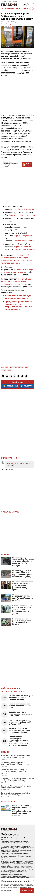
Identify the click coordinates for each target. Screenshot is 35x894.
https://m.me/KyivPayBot (24, 241)
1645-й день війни (7, 8)
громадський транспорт (16, 367)
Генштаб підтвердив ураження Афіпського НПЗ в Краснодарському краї (17, 763)
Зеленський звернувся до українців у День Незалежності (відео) (15, 794)
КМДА (4, 370)
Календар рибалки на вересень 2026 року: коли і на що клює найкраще (20, 730)
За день (21, 691)
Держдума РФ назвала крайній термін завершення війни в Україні (16, 787)
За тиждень (5, 691)
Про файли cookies (6, 890)
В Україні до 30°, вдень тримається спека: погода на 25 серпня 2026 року (17, 780)
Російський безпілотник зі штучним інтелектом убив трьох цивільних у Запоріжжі (14, 771)
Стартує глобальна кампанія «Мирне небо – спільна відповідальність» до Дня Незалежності (23, 809)
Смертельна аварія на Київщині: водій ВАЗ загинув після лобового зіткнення (22, 598)
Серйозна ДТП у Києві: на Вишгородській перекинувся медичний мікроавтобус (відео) (22, 574)
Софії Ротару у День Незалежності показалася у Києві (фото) (20, 714)
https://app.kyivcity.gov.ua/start (22, 215)
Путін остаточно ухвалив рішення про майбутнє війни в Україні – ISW (21, 722)
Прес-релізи (8, 802)
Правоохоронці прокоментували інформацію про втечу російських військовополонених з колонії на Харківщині (18, 740)
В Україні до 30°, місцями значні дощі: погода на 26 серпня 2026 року (16, 756)
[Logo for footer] (9, 830)
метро (27, 367)
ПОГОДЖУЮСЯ (26, 890)
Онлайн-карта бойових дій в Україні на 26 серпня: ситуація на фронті (21, 697)
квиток (9, 370)
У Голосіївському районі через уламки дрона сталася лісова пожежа (22, 622)
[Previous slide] (30, 8)
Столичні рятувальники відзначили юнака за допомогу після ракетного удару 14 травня (22, 586)
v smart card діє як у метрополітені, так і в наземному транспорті (16, 281)
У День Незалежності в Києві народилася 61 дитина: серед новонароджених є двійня (22, 610)
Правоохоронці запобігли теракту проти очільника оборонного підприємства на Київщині (23, 562)
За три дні (14, 691)
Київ (6, 367)
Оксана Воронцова (7, 24)
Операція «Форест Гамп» (25, 8)
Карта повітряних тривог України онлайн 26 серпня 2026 (20, 706)
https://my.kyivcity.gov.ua (23, 209)
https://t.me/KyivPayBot (24, 236)
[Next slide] (33, 8)
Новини (5, 554)
